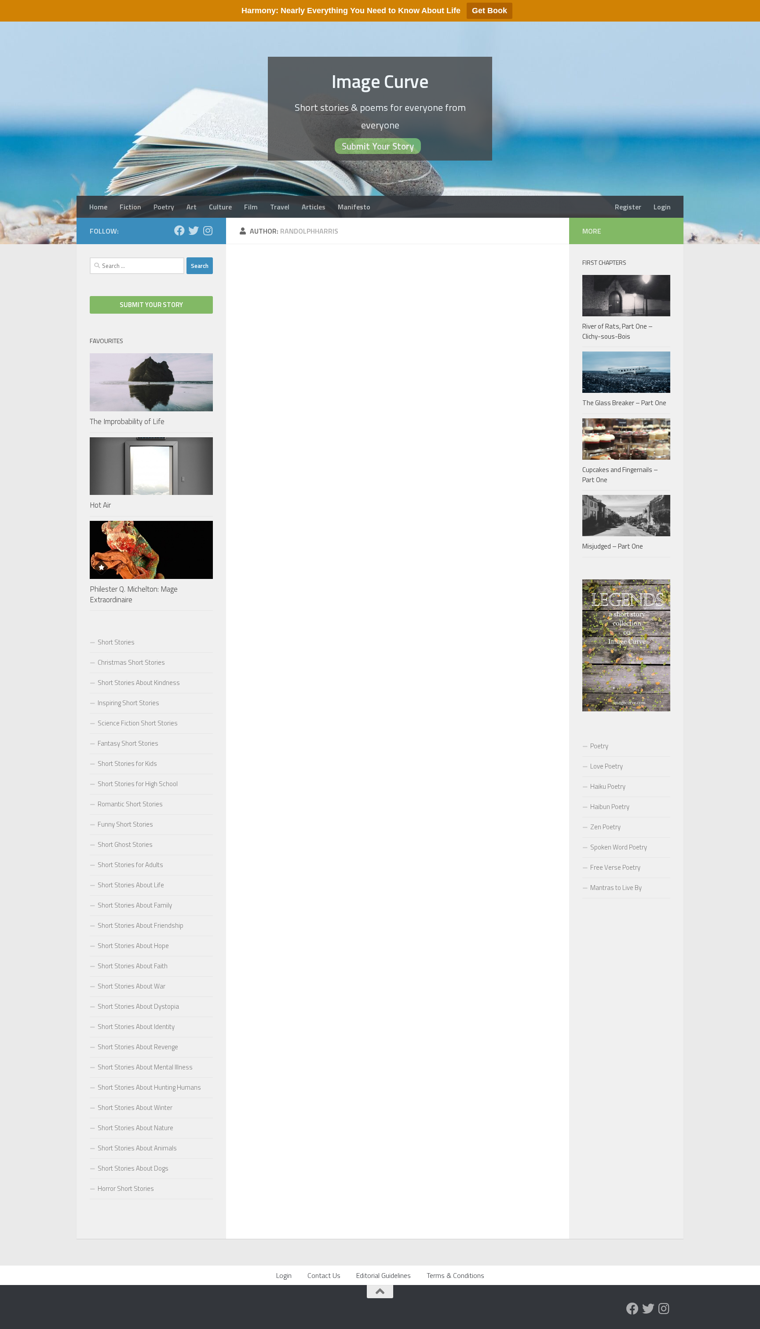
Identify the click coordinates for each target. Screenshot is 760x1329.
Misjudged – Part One (612, 546)
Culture (220, 206)
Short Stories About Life (131, 885)
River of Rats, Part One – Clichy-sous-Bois (617, 331)
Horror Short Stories (126, 1188)
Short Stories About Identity (136, 1026)
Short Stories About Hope (133, 946)
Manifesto (354, 206)
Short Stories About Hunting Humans (149, 1087)
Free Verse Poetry (615, 867)
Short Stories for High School (138, 784)
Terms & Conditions (455, 1275)
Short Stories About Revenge (138, 1047)
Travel (279, 206)
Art (191, 206)
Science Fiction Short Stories (138, 723)
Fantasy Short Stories (128, 743)
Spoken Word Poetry (618, 847)
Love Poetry (606, 766)
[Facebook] (179, 230)
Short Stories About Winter (135, 1107)
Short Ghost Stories (125, 844)
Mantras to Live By (616, 887)
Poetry (163, 206)
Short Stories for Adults (130, 865)
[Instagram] (207, 230)
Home (98, 206)
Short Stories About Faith (133, 966)
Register (628, 206)
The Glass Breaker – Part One (624, 403)
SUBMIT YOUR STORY (151, 305)
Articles (313, 206)
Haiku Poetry (607, 786)
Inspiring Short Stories (128, 703)
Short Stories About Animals (137, 1148)
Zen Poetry (605, 827)
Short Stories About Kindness (139, 682)
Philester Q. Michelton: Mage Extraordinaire (134, 594)
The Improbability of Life (127, 421)
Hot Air (100, 505)
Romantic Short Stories (130, 804)
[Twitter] (193, 230)
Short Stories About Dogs (133, 1168)
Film (251, 206)
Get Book (489, 10)
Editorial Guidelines (383, 1275)
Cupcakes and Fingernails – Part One (620, 475)
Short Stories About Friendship (140, 925)
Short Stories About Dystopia (138, 1006)
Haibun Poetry (609, 807)
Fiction (130, 206)
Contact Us (323, 1275)
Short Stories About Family (135, 905)
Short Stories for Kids (127, 763)
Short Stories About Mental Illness (145, 1067)
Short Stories (116, 642)
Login (662, 206)
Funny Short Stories (125, 824)
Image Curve (380, 81)
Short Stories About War (131, 986)
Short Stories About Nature (135, 1128)
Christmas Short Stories (131, 662)
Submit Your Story (378, 146)
